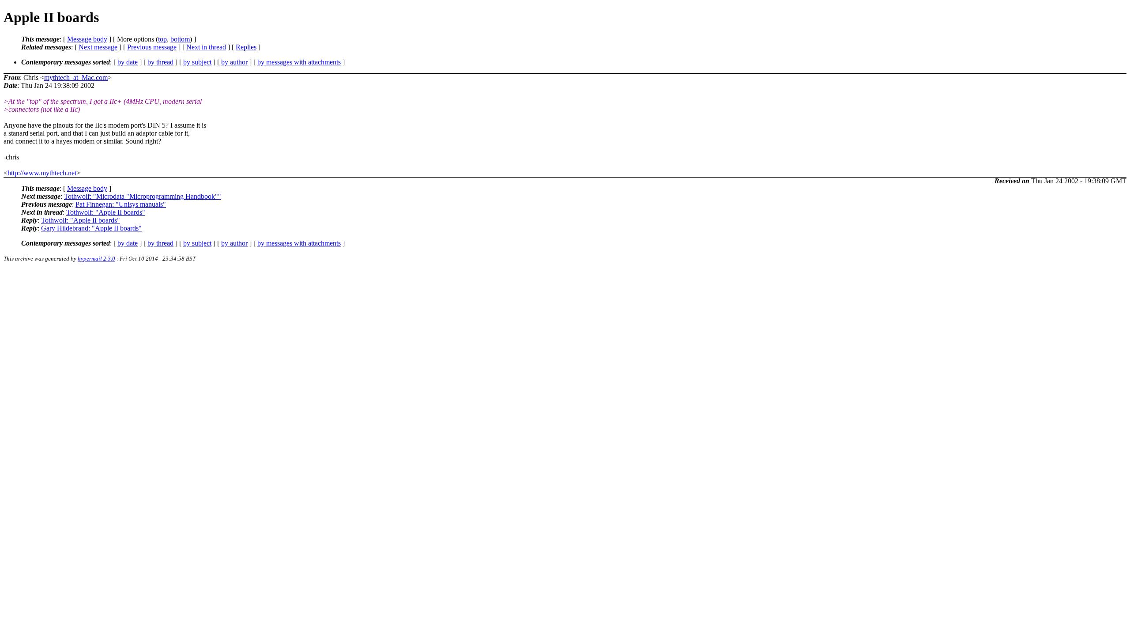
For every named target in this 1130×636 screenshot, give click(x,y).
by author (234, 62)
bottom (180, 39)
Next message (98, 47)
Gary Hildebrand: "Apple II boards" (91, 228)
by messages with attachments (299, 62)
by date (127, 62)
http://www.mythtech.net (42, 173)
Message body (87, 39)
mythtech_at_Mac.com (76, 77)
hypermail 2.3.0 (96, 258)
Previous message (152, 47)
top (162, 39)
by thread (160, 62)
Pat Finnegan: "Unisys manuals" (120, 204)
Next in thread (206, 47)
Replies (246, 47)
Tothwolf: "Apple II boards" (105, 212)
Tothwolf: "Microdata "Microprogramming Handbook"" (142, 196)
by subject (197, 62)
